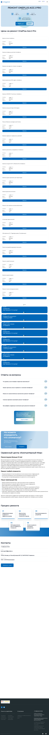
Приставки (10, 718)
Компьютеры (11, 716)
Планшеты (3, 716)
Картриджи (10, 719)
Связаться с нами (7, 565)
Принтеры (3, 719)
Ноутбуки (10, 715)
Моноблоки (3, 718)
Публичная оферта (38, 727)
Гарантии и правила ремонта (24, 715)
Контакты (19, 716)
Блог (18, 718)
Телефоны (3, 715)
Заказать (24, 47)
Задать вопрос (24, 419)
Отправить (21, 446)
